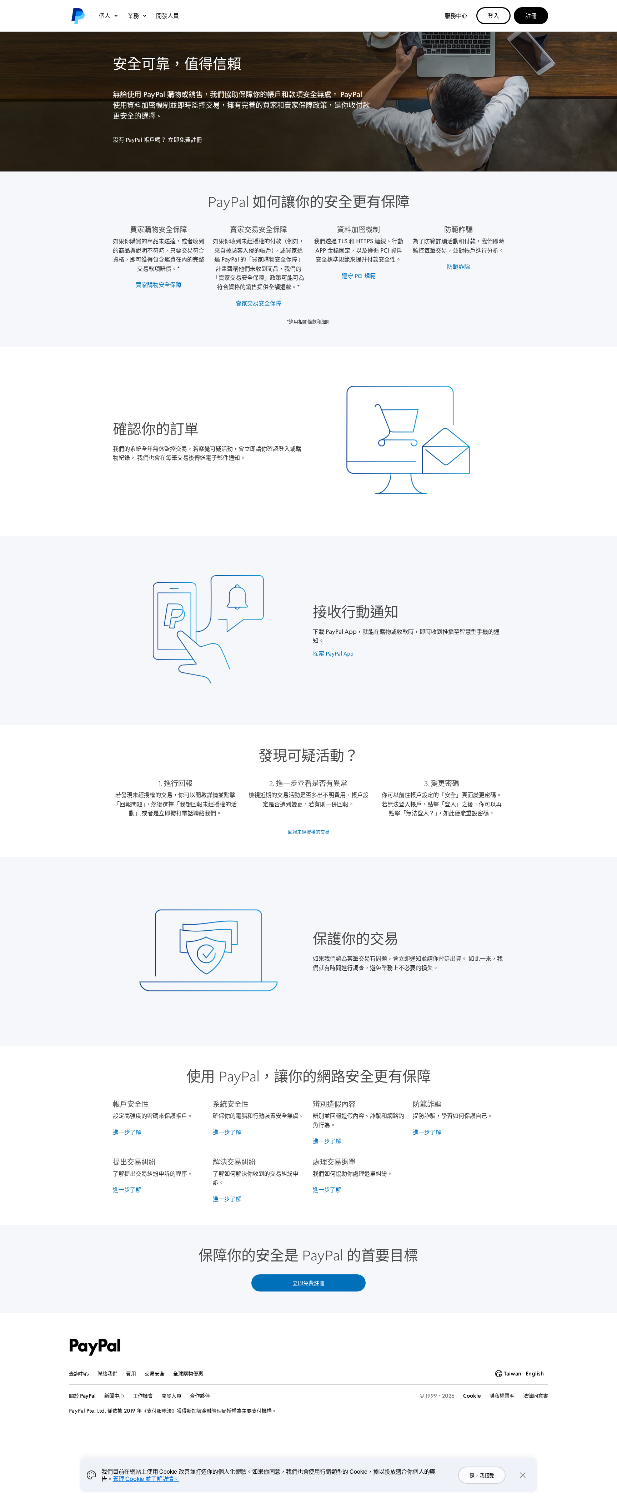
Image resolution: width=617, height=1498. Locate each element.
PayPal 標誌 (77, 15)
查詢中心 (79, 1373)
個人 (104, 15)
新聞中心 (114, 1396)
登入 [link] (493, 15)
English (535, 1373)
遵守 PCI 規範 (359, 275)
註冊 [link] (531, 15)
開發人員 (167, 15)
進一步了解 (127, 1132)
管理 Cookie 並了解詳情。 (146, 1478)
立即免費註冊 (185, 139)
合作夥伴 (200, 1396)
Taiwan (512, 1373)
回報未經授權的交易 (309, 832)
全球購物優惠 (188, 1373)
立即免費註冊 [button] (308, 1283)
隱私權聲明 (502, 1396)
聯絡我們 (107, 1373)
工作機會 (143, 1396)
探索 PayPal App (333, 653)
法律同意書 (535, 1396)
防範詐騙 (458, 266)
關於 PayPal (82, 1396)
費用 (131, 1373)
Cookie (472, 1396)
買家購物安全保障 (158, 284)
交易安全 (155, 1373)
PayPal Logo (95, 1347)
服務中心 (456, 15)
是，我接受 (482, 1475)
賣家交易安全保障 (258, 303)
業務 (133, 15)
